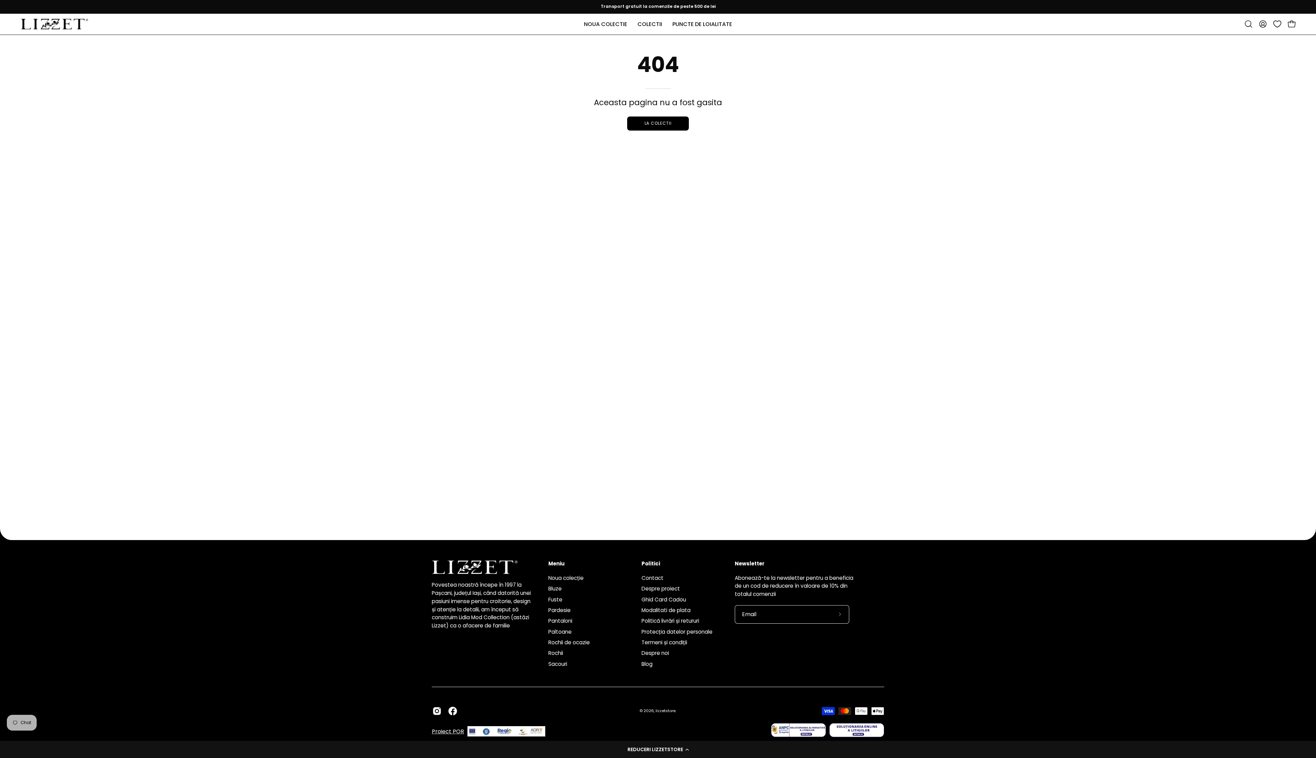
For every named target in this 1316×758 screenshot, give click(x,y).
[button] (658, 749)
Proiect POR (448, 731)
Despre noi (655, 653)
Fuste (555, 599)
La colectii (658, 123)
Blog (647, 664)
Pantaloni (560, 620)
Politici (651, 564)
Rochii (555, 653)
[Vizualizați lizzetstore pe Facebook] (453, 711)
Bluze (555, 588)
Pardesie (559, 610)
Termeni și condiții (664, 642)
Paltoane (560, 631)
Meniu (556, 564)
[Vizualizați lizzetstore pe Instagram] (437, 711)
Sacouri (557, 664)
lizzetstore (665, 710)
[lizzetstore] (55, 24)
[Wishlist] (1277, 24)
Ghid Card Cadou (664, 599)
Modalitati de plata (666, 610)
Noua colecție (566, 578)
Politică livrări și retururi (670, 620)
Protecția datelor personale (677, 631)
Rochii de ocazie (569, 642)
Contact (652, 578)
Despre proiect (661, 588)
